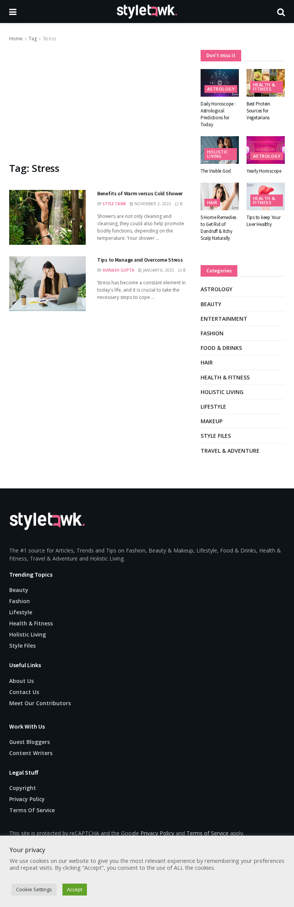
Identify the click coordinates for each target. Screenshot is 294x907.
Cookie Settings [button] (34, 889)
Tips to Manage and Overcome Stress (140, 259)
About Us (21, 680)
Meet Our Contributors (40, 703)
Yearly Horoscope (264, 171)
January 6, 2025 (158, 270)
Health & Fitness (264, 87)
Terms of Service (207, 833)
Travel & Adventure (230, 450)
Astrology (221, 89)
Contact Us (24, 692)
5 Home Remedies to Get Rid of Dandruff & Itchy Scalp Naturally (218, 228)
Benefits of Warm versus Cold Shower (140, 193)
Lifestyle (213, 406)
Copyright (22, 788)
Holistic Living (217, 154)
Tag (33, 38)
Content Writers (30, 753)
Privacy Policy (27, 799)
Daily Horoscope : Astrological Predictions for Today (218, 114)
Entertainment (224, 318)
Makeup (211, 421)
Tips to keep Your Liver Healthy (264, 221)
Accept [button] (74, 889)
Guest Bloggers (29, 741)
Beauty (211, 304)
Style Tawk (114, 203)
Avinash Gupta (118, 270)
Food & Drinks (221, 347)
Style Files (216, 435)
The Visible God (216, 171)
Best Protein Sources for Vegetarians (258, 111)
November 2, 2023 (152, 203)
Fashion (212, 333)
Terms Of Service (32, 810)
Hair (212, 202)
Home (16, 38)
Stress (49, 38)
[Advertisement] (99, 100)
